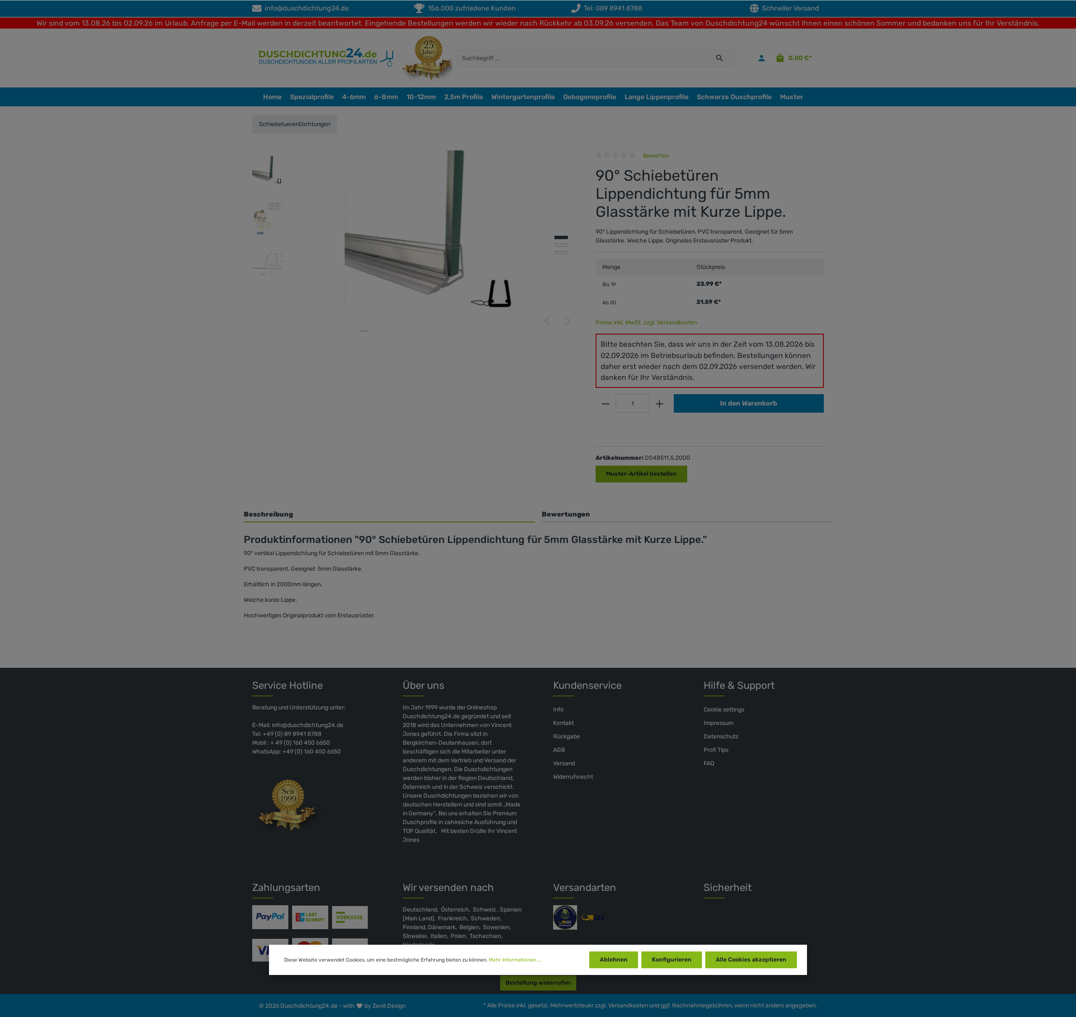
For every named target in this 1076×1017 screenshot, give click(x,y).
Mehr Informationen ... (515, 960)
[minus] (606, 403)
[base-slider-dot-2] (561, 245)
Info (558, 709)
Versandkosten (628, 1005)
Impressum (718, 723)
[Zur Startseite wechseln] (322, 58)
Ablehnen (614, 959)
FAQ (709, 763)
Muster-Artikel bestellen (641, 473)
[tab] (389, 514)
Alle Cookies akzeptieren (751, 959)
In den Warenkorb (748, 403)
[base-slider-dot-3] (561, 252)
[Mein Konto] (761, 58)
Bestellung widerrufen (538, 982)
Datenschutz (721, 736)
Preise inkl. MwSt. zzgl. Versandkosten (646, 322)
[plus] (659, 403)
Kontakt (563, 723)
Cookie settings (724, 709)
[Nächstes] (567, 320)
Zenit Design (389, 1005)
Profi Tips (716, 750)
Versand (564, 763)
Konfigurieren (671, 959)
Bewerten (656, 155)
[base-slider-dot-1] (561, 237)
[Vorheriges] (546, 320)
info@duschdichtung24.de (305, 8)
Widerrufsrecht (573, 776)
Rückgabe (566, 736)
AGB (559, 750)
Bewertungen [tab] (566, 514)
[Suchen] (720, 58)
